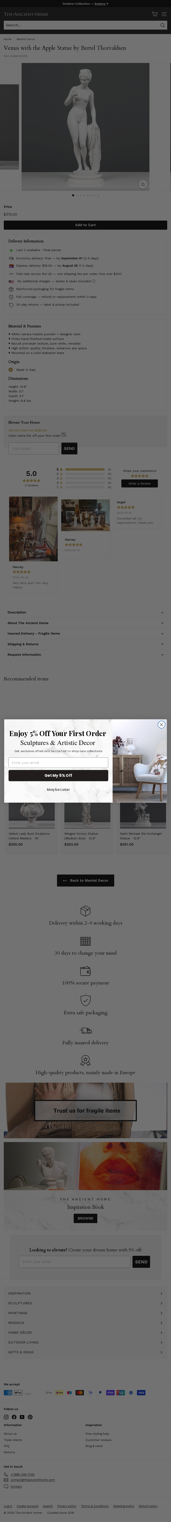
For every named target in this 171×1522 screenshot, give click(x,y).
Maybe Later (58, 789)
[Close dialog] (161, 724)
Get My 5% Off (58, 775)
